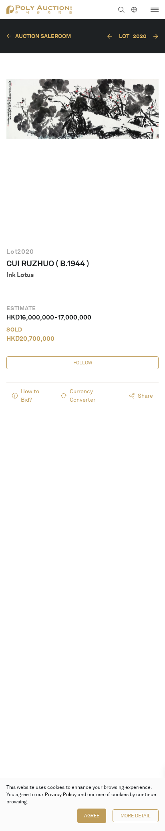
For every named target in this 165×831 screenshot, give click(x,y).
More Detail (136, 816)
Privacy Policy (60, 794)
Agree (91, 816)
